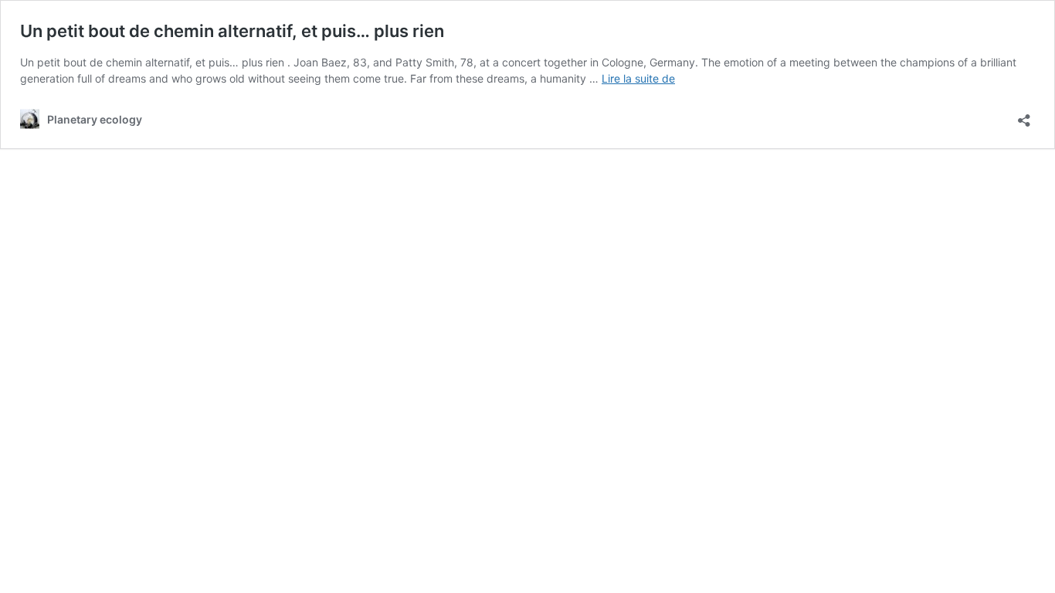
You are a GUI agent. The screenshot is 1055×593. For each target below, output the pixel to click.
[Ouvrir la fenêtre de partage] (1024, 115)
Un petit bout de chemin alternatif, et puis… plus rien (232, 31)
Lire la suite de (638, 78)
